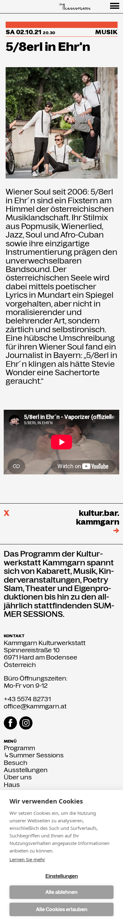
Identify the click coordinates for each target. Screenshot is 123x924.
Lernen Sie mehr (27, 859)
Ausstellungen (26, 770)
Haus (12, 784)
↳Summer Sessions (34, 755)
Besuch (15, 762)
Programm (19, 748)
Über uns (18, 777)
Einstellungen (61, 876)
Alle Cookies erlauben (61, 909)
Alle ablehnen (61, 892)
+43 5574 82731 (27, 699)
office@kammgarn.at (35, 706)
